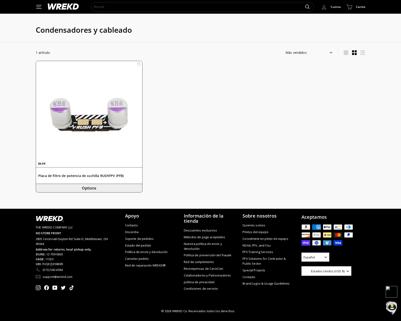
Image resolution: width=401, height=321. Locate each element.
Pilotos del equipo (255, 232)
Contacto (131, 225)
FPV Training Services (258, 252)
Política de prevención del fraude (208, 255)
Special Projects (254, 270)
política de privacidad (199, 282)
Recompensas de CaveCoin (203, 268)
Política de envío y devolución (146, 252)
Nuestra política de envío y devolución (203, 246)
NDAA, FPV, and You (257, 245)
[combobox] (202, 6)
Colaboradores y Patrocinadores (207, 275)
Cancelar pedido (137, 259)
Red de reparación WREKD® (145, 265)
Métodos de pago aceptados (204, 237)
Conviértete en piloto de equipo (265, 239)
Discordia (132, 232)
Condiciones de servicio (201, 288)
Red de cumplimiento (199, 262)
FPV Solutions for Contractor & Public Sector (264, 261)
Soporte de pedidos (139, 239)
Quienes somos (254, 225)
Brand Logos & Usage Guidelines (266, 283)
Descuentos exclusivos (200, 230)
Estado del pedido (138, 245)
